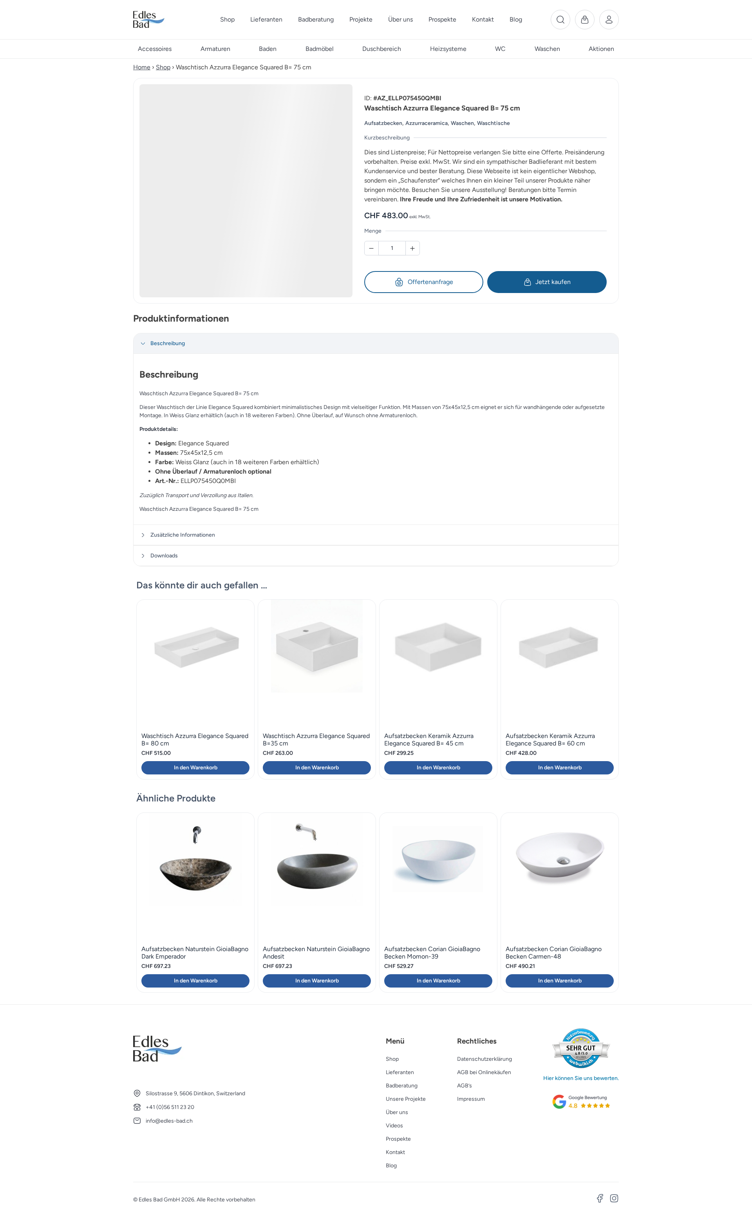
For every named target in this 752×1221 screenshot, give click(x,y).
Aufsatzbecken (383, 123)
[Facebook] (600, 1199)
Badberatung (402, 1085)
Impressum (471, 1099)
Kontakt (395, 1152)
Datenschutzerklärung (484, 1059)
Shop (163, 67)
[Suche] (560, 19)
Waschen (462, 123)
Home (141, 67)
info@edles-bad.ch (169, 1121)
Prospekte (398, 1139)
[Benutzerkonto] (609, 19)
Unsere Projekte (406, 1099)
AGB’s (464, 1085)
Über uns (397, 1112)
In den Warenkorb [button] (195, 767)
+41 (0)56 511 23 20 (170, 1107)
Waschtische (493, 123)
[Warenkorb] (585, 19)
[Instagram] (614, 1199)
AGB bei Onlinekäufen (484, 1072)
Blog (391, 1165)
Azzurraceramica (426, 123)
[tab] (376, 343)
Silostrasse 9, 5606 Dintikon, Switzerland (195, 1093)
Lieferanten (400, 1072)
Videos (394, 1125)
